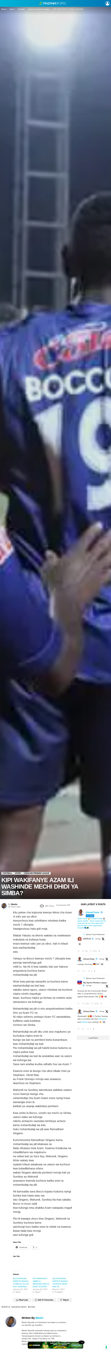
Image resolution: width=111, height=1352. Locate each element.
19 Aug (97, 939)
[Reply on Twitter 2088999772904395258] (79, 1029)
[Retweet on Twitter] (84, 934)
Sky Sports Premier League (95, 983)
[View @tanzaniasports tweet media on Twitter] (79, 944)
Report (66, 1300)
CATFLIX (87, 939)
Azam (32, 1307)
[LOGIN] (107, 3)
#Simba (84, 1022)
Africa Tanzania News (15, 1307)
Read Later (23, 1300)
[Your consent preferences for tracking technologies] (106, 1347)
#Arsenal (102, 1019)
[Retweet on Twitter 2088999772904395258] (83, 1029)
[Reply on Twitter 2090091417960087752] (79, 951)
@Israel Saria (88, 959)
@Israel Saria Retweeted (95, 934)
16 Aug (88, 986)
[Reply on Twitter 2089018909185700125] (79, 1003)
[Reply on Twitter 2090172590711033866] (79, 971)
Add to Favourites (45, 1300)
